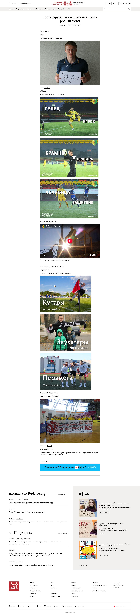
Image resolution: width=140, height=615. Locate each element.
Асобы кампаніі (116, 583)
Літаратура (39, 9)
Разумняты (74, 585)
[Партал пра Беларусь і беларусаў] (68, 3)
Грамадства (19, 499)
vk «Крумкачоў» (52, 393)
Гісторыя (30, 9)
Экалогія (94, 588)
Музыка (47, 9)
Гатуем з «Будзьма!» (77, 591)
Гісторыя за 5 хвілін (35, 591)
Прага (101, 512)
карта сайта (116, 587)
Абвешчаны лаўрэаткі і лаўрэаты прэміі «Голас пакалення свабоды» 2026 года (38, 522)
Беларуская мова (72, 25)
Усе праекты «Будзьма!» (118, 585)
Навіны (11, 9)
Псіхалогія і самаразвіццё (99, 585)
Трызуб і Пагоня (55, 596)
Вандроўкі (61, 9)
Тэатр (52, 591)
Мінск (101, 555)
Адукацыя (95, 582)
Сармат (73, 582)
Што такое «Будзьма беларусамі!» (120, 581)
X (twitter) (48, 606)
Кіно (52, 582)
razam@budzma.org (81, 606)
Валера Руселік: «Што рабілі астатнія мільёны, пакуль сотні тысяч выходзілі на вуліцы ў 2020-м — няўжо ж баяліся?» (35, 554)
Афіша (69, 9)
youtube (58, 606)
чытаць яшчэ (62, 494)
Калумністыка (20, 9)
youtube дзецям (68, 606)
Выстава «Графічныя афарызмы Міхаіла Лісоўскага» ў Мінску (115, 545)
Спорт (79, 25)
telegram (32, 606)
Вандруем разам (27, 538)
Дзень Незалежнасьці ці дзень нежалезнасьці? (27, 512)
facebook (13, 606)
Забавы (73, 593)
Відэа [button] (53, 9)
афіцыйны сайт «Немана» (55, 266)
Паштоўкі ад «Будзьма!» (99, 591)
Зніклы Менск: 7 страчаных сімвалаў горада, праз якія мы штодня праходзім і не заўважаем (35, 542)
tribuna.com (44, 461)
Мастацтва (53, 588)
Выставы (106, 555)
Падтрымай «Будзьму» (24, 3)
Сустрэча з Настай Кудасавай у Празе (114, 503)
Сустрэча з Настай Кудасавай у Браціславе (111, 524)
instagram (22, 606)
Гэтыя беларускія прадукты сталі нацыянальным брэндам (31, 565)
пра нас (14, 3)
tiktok (40, 606)
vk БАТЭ (47, 88)
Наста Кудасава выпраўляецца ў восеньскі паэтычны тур (31, 502)
